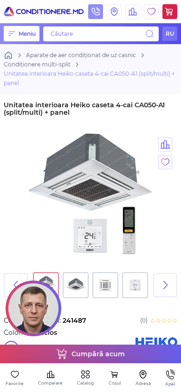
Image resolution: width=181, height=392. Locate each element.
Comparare (50, 382)
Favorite (15, 383)
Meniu (27, 33)
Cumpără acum (98, 354)
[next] (165, 285)
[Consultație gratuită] (33, 308)
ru (170, 33)
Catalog (85, 382)
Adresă (143, 383)
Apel (170, 383)
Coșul (115, 382)
